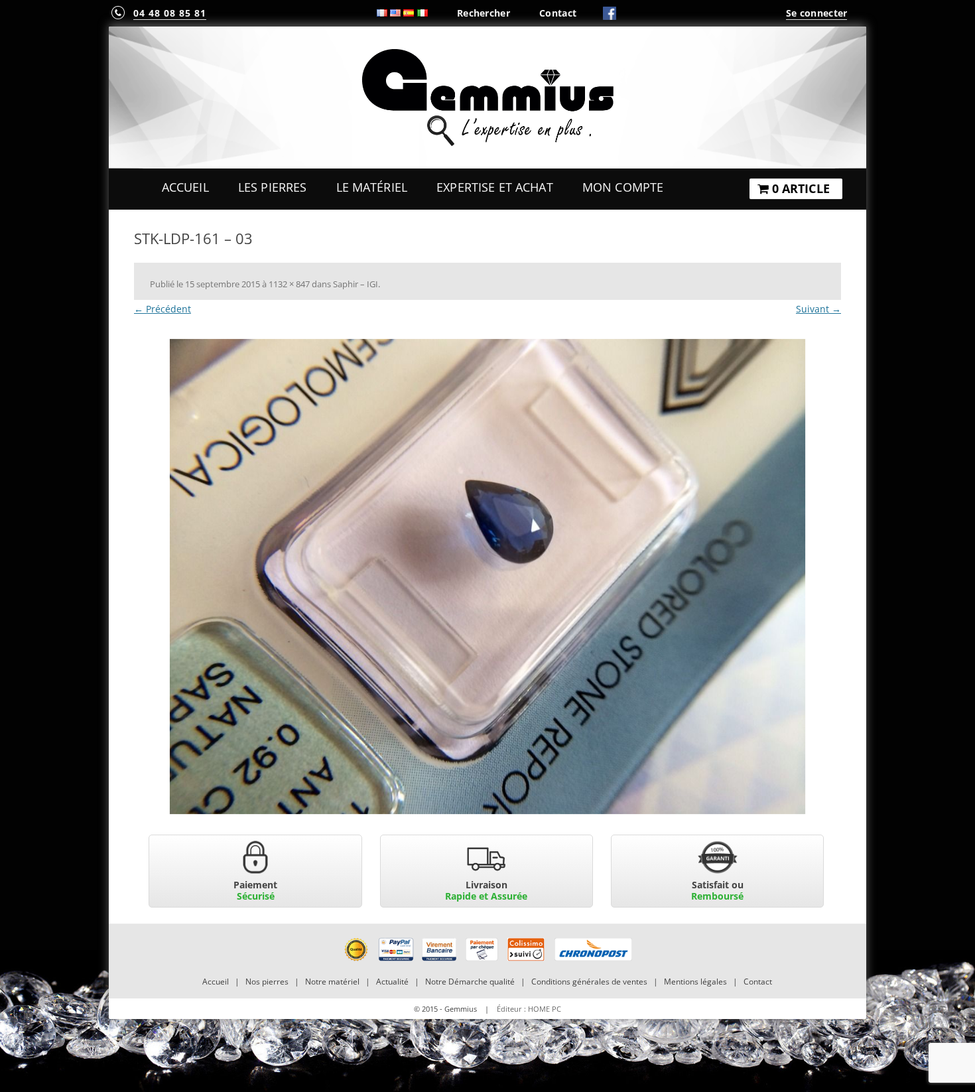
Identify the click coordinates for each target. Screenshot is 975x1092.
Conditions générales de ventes (589, 981)
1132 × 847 (289, 284)
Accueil (185, 187)
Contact (557, 13)
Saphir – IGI (355, 284)
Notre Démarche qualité (470, 981)
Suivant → (818, 309)
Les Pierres (272, 187)
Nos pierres (267, 981)
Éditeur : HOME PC (529, 1009)
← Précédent (162, 309)
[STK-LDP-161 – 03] (487, 576)
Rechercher (483, 13)
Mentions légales (695, 981)
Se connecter (816, 13)
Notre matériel (332, 981)
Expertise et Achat (494, 187)
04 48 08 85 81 (169, 13)
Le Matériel (372, 187)
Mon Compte (622, 187)
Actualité (392, 981)
